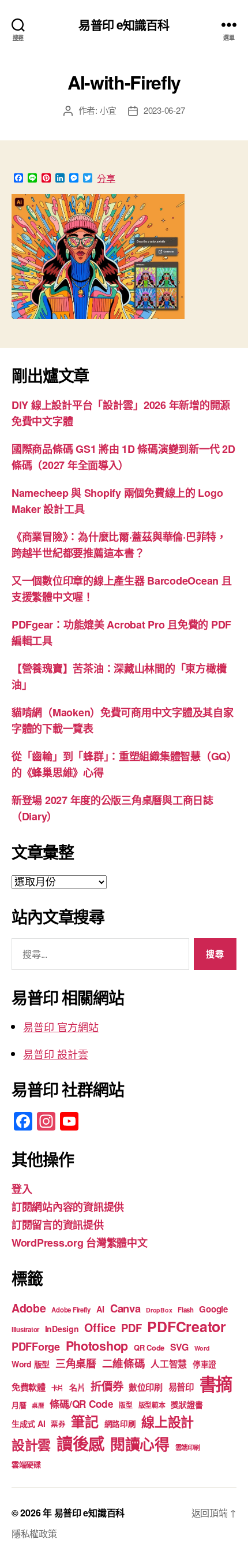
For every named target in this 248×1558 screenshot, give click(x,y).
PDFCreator (186, 1326)
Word (202, 1348)
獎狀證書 (186, 1404)
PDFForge (36, 1346)
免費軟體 (29, 1387)
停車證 (204, 1364)
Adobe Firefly (71, 1310)
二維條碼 (123, 1363)
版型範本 (152, 1405)
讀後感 (80, 1443)
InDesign (62, 1328)
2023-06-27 (164, 110)
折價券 (107, 1386)
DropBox (159, 1310)
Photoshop (97, 1346)
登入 (22, 1188)
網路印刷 (120, 1423)
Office (99, 1327)
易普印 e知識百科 (123, 24)
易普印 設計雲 (55, 1053)
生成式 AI (28, 1423)
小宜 (108, 110)
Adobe (29, 1308)
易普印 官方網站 (61, 1026)
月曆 (19, 1404)
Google (213, 1309)
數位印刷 (146, 1387)
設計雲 (31, 1444)
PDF (131, 1328)
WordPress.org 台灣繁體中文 (80, 1242)
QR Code (149, 1347)
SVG (179, 1347)
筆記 (84, 1421)
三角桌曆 (75, 1363)
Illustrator (25, 1329)
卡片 (57, 1388)
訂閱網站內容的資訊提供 (68, 1206)
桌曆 (38, 1405)
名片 (77, 1387)
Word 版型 (31, 1364)
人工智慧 (169, 1363)
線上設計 (167, 1421)
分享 (106, 178)
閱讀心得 (140, 1444)
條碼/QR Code (81, 1404)
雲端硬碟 (26, 1464)
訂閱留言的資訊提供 (58, 1224)
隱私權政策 (34, 1533)
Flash (186, 1310)
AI (100, 1309)
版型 (125, 1405)
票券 (58, 1424)
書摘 (216, 1383)
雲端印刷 (187, 1447)
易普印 (181, 1387)
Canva (125, 1308)
